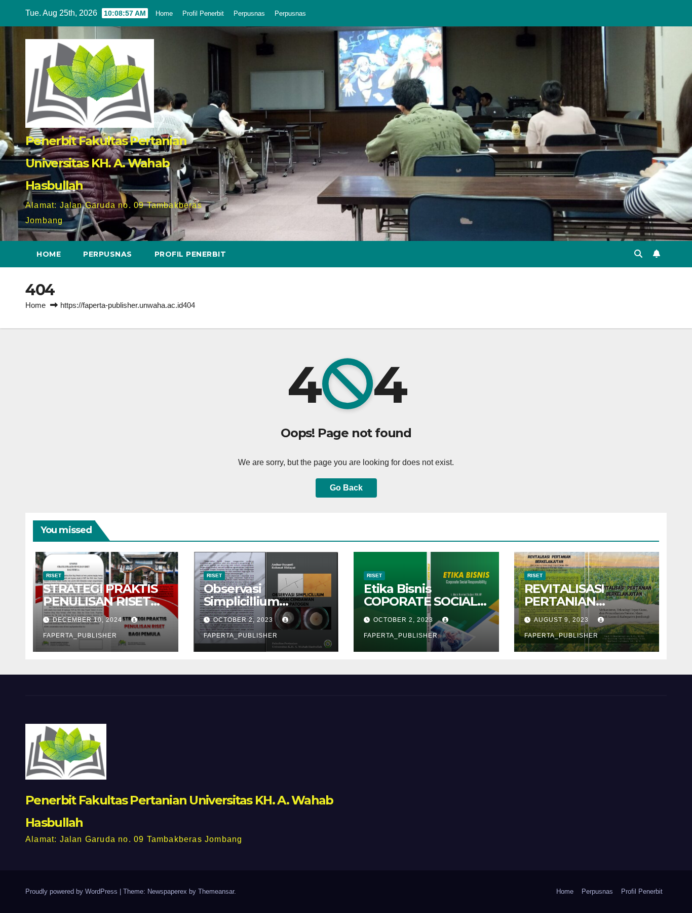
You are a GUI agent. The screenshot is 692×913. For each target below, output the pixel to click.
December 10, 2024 (88, 619)
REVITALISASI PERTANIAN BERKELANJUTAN (577, 601)
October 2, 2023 (244, 619)
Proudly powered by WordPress (72, 891)
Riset (53, 575)
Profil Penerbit (203, 13)
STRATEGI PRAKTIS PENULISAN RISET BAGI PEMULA (100, 601)
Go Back (346, 487)
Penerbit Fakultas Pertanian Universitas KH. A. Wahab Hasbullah (105, 163)
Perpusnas (249, 13)
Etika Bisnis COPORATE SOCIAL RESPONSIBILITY (420, 601)
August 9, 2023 (562, 619)
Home (164, 13)
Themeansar (216, 891)
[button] (638, 254)
